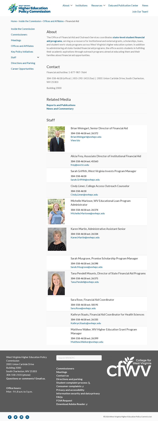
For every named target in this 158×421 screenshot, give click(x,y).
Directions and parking (69, 379)
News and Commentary (60, 108)
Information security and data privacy (78, 393)
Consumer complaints (70, 386)
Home (14, 21)
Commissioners (19, 34)
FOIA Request (64, 400)
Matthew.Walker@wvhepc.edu (87, 341)
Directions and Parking (23, 62)
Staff (13, 57)
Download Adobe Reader (71, 404)
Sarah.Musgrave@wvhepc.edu (86, 266)
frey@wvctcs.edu (80, 164)
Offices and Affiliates (53, 21)
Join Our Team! (140, 11)
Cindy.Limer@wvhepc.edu (84, 194)
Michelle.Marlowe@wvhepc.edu (88, 213)
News (145, 5)
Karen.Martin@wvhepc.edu (85, 237)
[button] (71, 5)
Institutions (81, 5)
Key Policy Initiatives (22, 51)
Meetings (16, 40)
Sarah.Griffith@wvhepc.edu (85, 179)
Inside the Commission (30, 21)
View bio (75, 140)
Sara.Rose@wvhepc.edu (83, 308)
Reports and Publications (61, 105)
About (66, 5)
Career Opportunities (22, 68)
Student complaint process (71, 382)
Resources (96, 5)
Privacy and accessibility (70, 389)
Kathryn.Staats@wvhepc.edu (86, 323)
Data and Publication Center (123, 5)
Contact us (62, 375)
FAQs (59, 396)
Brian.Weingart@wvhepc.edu (86, 136)
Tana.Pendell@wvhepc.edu (85, 281)
